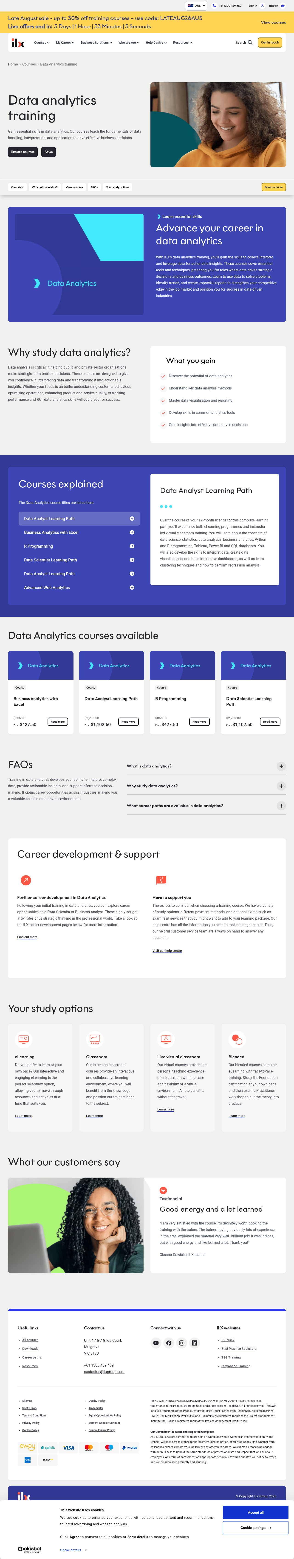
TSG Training (231, 1357)
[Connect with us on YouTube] (155, 1343)
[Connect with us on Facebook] (168, 1343)
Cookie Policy (30, 1430)
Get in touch (270, 42)
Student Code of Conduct (104, 1423)
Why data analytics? (44, 187)
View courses (74, 187)
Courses (40, 42)
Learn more (23, 1116)
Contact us (94, 1327)
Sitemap (27, 1400)
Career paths (31, 1357)
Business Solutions (95, 42)
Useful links (29, 1408)
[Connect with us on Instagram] (181, 1343)
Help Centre (154, 42)
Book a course (274, 187)
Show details (70, 1550)
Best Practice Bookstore (239, 1348)
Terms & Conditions (34, 1415)
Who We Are (127, 42)
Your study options (117, 187)
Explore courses (22, 152)
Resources (181, 42)
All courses (30, 1340)
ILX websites (228, 1327)
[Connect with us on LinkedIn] (194, 1343)
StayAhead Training (235, 1366)
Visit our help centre (167, 951)
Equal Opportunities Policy (105, 1415)
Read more (58, 721)
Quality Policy (97, 1400)
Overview (17, 187)
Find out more (27, 937)
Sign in (253, 5)
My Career (63, 42)
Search (241, 42)
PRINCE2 (228, 1340)
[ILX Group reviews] (47, 1460)
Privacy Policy (31, 1423)
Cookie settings (253, 1527)
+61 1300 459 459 (230, 5)
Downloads (30, 1348)
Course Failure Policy (102, 1430)
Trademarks (96, 1408)
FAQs (49, 152)
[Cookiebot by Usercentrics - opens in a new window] (30, 1550)
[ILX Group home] (18, 42)
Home (13, 64)
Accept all (256, 1512)
